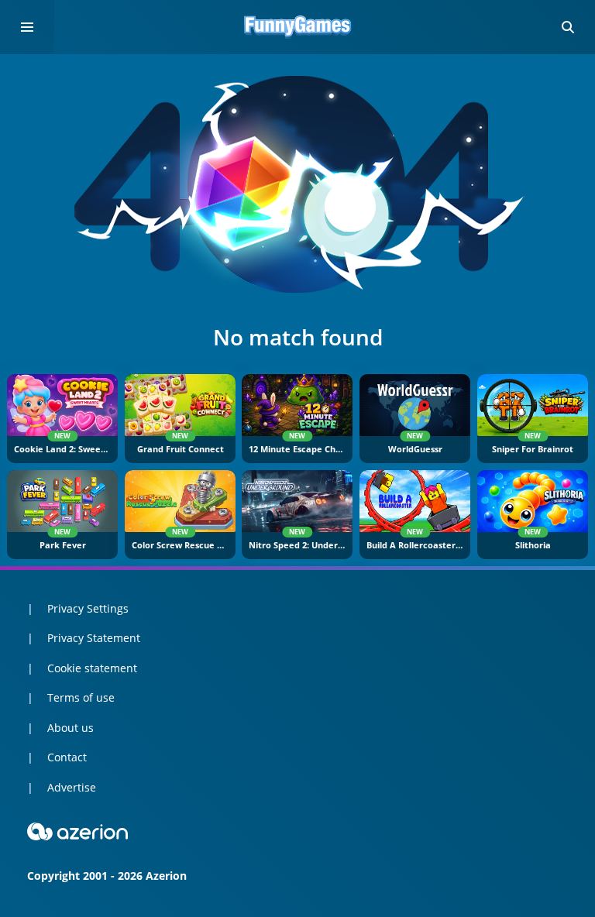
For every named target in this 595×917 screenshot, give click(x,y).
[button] (568, 27)
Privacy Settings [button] (88, 608)
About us (70, 727)
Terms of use (81, 697)
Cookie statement (92, 668)
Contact (67, 757)
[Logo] (297, 27)
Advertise (71, 787)
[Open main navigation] (27, 27)
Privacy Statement (93, 637)
